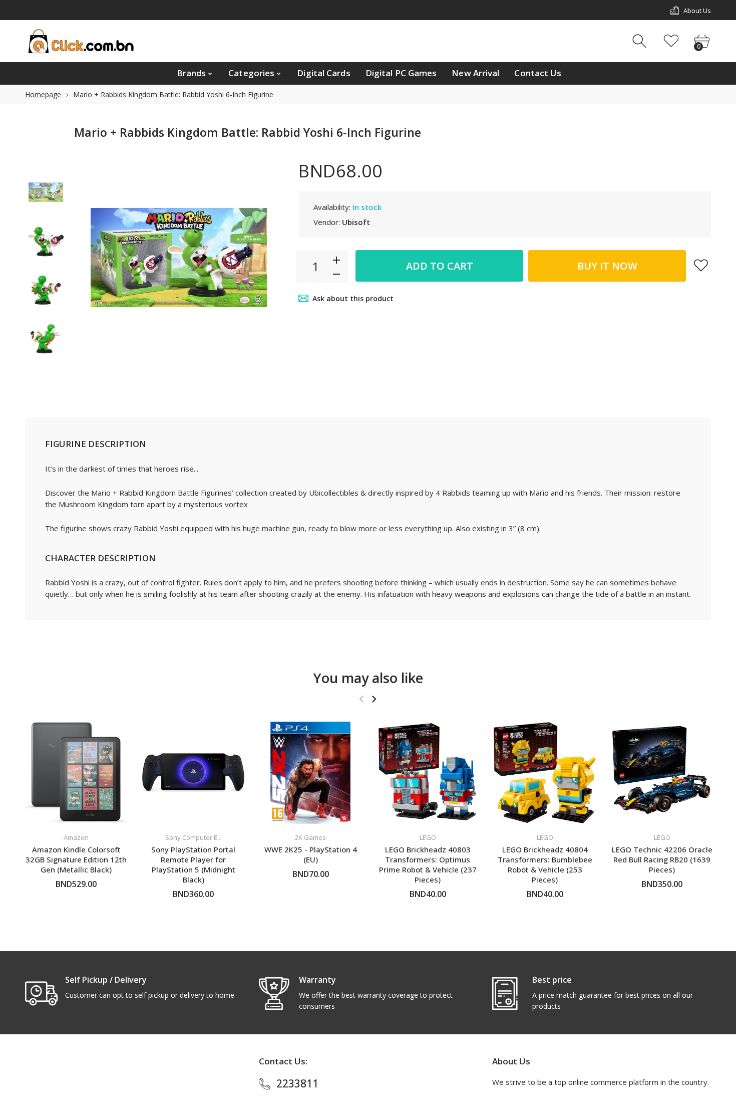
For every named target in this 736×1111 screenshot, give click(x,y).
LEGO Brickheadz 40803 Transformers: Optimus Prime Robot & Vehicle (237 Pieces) (428, 864)
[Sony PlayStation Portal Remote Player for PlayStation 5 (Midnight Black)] (193, 773)
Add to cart (439, 266)
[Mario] (46, 192)
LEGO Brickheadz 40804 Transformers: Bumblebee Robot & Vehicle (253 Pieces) (545, 864)
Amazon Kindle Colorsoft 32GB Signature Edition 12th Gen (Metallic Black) (76, 859)
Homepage (43, 94)
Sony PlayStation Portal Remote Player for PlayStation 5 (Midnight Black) (193, 864)
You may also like (368, 678)
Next (265, 257)
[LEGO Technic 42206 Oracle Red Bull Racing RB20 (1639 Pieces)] (662, 773)
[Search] (640, 41)
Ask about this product (353, 298)
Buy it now (607, 266)
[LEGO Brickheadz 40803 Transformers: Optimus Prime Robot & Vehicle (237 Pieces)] (428, 773)
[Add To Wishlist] (700, 265)
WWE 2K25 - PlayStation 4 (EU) (310, 854)
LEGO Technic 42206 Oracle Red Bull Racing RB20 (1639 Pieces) (662, 859)
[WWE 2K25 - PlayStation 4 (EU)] (310, 773)
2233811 (297, 1083)
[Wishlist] (671, 41)
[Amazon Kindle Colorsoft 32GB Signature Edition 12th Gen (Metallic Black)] (76, 773)
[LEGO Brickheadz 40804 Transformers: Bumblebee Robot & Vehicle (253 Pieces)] (545, 773)
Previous (91, 257)
